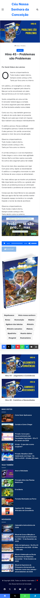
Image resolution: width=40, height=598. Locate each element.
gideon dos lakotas (15, 324)
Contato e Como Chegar (23, 424)
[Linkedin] (13, 347)
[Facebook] (4, 347)
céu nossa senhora (27, 315)
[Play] (20, 225)
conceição (19, 320)
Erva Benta (19, 489)
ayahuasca (9, 315)
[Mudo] (29, 243)
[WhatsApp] (22, 347)
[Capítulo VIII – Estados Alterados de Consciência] (7, 511)
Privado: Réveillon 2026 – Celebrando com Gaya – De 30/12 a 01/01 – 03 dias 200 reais (26, 456)
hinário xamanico (15, 329)
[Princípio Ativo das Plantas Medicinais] (7, 483)
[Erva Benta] (7, 492)
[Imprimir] (36, 347)
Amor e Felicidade (21, 471)
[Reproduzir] (4, 243)
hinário (31, 324)
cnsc (8, 320)
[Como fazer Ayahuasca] (7, 418)
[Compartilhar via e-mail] (31, 347)
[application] (20, 243)
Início (18, 46)
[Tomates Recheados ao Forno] (7, 502)
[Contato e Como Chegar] (7, 427)
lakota (30, 329)
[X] (8, 347)
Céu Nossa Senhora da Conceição (20, 584)
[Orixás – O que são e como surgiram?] (7, 447)
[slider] (34, 243)
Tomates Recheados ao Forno (25, 499)
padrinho (12, 333)
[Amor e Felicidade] (7, 474)
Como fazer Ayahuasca (23, 415)
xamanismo (26, 338)
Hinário (23, 46)
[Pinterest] (17, 347)
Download (10, 249)
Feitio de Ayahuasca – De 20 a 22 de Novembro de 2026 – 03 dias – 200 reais (26, 547)
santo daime (27, 333)
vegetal (13, 338)
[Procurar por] (37, 10)
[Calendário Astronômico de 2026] (7, 528)
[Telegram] (26, 347)
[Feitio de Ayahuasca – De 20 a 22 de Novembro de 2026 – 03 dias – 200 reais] (7, 548)
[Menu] (3, 10)
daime (31, 320)
